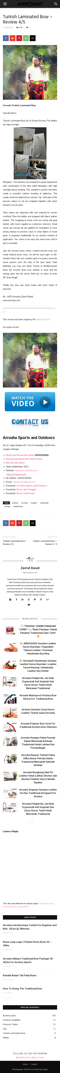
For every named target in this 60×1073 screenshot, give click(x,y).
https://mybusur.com (16, 474)
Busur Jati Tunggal (26, 489)
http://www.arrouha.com (26, 470)
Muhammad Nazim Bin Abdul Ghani (24, 459)
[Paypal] (36, 600)
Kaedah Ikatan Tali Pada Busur (19, 975)
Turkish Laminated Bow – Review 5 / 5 (45, 542)
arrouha (24, 503)
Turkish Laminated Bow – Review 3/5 (15, 542)
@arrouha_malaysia (30, 1057)
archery (15, 503)
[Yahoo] (48, 600)
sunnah (7, 506)
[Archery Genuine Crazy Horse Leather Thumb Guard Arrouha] (10, 713)
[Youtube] (30, 605)
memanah (44, 503)
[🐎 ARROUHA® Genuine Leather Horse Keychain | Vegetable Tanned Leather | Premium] (10, 647)
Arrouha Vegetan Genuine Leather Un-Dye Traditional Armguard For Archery (38, 793)
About (25, 1064)
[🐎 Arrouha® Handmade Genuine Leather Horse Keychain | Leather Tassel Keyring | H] (10, 664)
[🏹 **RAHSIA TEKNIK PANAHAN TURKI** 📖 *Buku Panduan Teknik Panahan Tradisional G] (10, 629)
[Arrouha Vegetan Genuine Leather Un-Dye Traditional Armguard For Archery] (10, 793)
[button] (56, 4)
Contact (34, 1064)
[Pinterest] (42, 600)
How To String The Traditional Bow (22, 988)
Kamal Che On (43, 319)
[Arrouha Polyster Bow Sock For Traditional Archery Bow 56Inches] (10, 727)
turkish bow (18, 506)
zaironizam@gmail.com (24, 482)
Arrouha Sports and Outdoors (32, 485)
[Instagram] (30, 600)
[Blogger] (11, 600)
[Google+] (23, 600)
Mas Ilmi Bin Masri (15, 462)
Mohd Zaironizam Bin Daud (20, 455)
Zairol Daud (30, 568)
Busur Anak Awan (26, 493)
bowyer (34, 503)
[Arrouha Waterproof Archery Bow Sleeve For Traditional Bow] (10, 699)
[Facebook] (17, 600)
